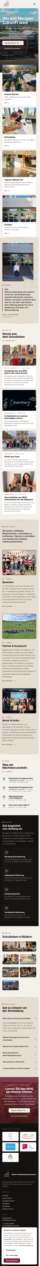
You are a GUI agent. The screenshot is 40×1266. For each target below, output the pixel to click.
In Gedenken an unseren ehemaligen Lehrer (16, 417)
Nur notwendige (12, 1255)
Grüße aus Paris (12, 456)
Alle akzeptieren (12, 1260)
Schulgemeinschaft (8, 1201)
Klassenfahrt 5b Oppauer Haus (21, 787)
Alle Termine (6, 772)
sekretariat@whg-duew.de (10, 1225)
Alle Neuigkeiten (8, 340)
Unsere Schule (11, 94)
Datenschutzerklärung (26, 1245)
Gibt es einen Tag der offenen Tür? (16, 1046)
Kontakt (8, 224)
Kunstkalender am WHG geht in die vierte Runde (15, 372)
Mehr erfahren (7, 606)
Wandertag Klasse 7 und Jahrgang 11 (16, 797)
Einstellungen (11, 1250)
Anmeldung (6, 1206)
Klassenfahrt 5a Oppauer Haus (21, 778)
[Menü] (34, 4)
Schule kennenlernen (12, 48)
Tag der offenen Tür (12, 43)
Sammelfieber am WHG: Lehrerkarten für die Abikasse (18, 498)
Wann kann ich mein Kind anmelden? (17, 1018)
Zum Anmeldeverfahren (19, 1116)
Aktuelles (5, 1195)
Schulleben (9, 137)
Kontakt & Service (8, 1209)
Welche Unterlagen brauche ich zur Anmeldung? (16, 1038)
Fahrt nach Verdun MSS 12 (19, 805)
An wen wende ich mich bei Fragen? (16, 1068)
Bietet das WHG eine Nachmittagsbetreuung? (12, 1054)
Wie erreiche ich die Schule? (13, 1062)
